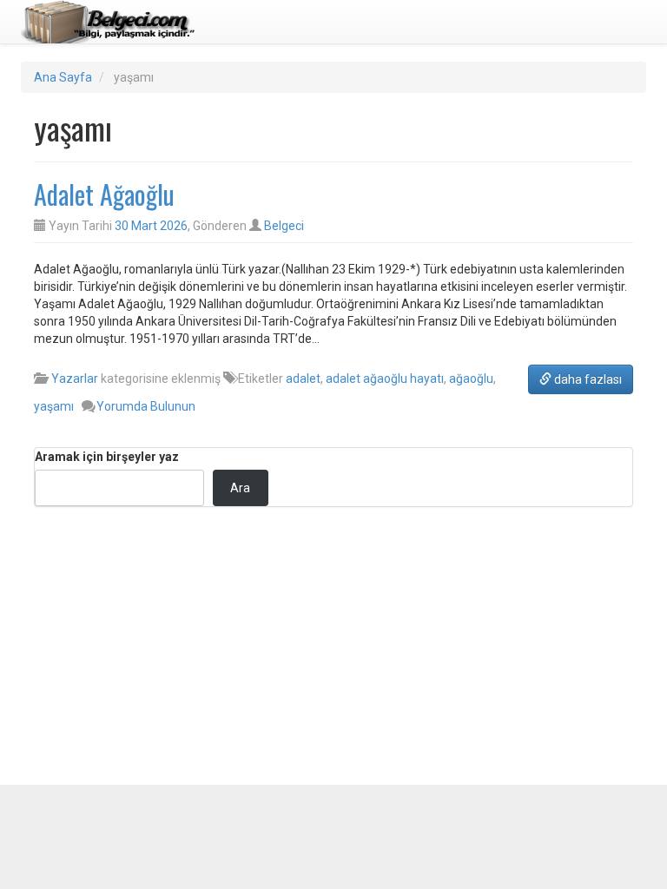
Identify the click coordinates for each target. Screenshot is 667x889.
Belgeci (284, 226)
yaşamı (54, 406)
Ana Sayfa (63, 77)
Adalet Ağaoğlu (104, 194)
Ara (240, 488)
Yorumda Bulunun (145, 406)
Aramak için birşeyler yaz (107, 457)
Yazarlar (74, 378)
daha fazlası (586, 379)
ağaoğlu (471, 378)
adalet (303, 378)
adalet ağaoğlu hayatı (385, 378)
